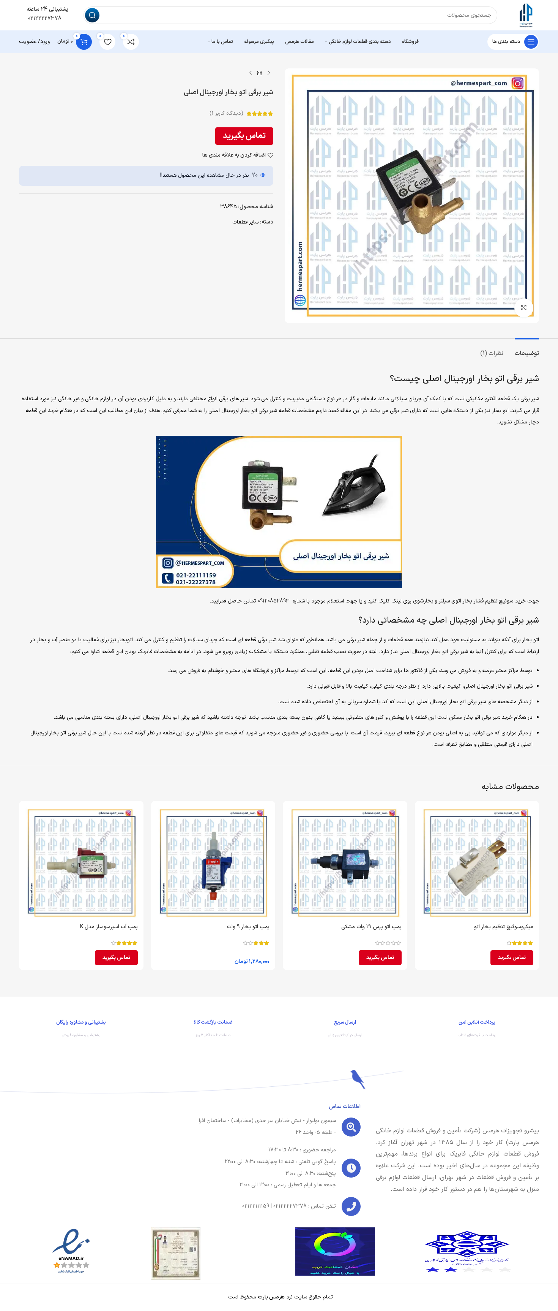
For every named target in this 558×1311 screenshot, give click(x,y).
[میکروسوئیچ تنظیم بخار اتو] (477, 863)
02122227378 (44, 18)
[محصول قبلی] (268, 73)
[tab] (527, 349)
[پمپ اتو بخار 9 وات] (213, 863)
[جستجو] (92, 15)
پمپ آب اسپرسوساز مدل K (109, 927)
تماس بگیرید (244, 136)
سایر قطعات (245, 222)
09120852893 (274, 601)
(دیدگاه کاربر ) (226, 113)
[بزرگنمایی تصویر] (523, 307)
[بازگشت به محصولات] (259, 73)
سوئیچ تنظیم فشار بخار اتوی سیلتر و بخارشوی (463, 601)
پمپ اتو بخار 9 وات (248, 927)
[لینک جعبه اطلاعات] (477, 1030)
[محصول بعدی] (250, 73)
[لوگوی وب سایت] (525, 15)
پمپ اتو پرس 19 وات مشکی (371, 927)
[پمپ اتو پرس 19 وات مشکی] (345, 863)
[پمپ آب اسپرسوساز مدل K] (81, 863)
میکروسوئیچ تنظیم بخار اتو (503, 927)
